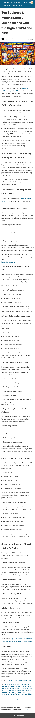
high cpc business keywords (20, 688)
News (29, 680)
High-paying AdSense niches (22, 690)
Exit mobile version (17, 715)
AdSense (11, 680)
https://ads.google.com (8, 262)
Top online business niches (23, 694)
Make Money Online (21, 680)
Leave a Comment (17, 700)
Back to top (30, 710)
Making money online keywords (11, 692)
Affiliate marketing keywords (14, 684)
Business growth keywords (18, 686)
